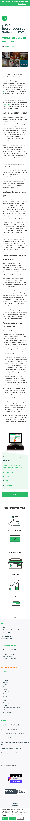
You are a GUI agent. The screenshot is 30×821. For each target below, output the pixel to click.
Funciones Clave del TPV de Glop (11, 748)
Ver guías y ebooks (15, 596)
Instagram (15, 805)
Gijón (4, 694)
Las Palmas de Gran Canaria (11, 707)
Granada (5, 701)
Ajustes (20, 818)
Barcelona (6, 687)
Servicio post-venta (7, 638)
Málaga (5, 710)
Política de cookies (9, 654)
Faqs (15, 617)
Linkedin (15, 801)
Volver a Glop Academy (15, 530)
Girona (5, 696)
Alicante (5, 680)
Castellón (6, 691)
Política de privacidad (9, 649)
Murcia (5, 705)
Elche (4, 698)
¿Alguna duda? (15, 574)
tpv (3, 91)
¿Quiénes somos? (6, 636)
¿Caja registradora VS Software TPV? (12, 733)
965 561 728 (7, 632)
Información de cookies (10, 652)
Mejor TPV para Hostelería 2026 (10, 725)
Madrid (5, 684)
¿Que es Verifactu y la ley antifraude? (12, 738)
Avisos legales (7, 656)
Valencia (5, 682)
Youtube (15, 803)
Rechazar (12, 818)
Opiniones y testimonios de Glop (11, 753)
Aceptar (5, 818)
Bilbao (5, 689)
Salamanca (6, 703)
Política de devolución (10, 658)
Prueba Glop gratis (15, 552)
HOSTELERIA (9, 472)
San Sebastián (7, 712)
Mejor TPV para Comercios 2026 (11, 729)
